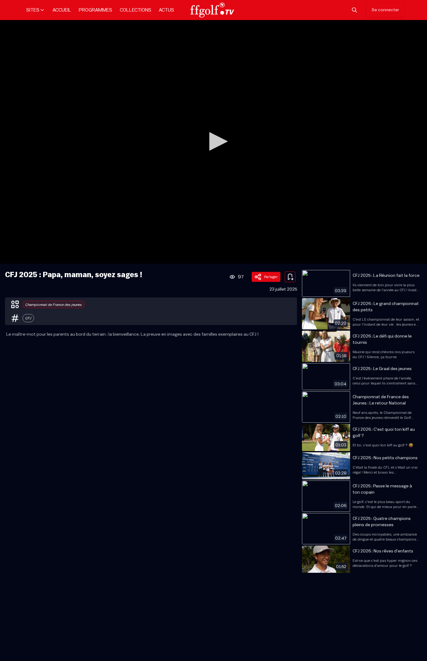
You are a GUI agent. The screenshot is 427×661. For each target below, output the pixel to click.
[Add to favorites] (290, 277)
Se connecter (385, 10)
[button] (216, 141)
